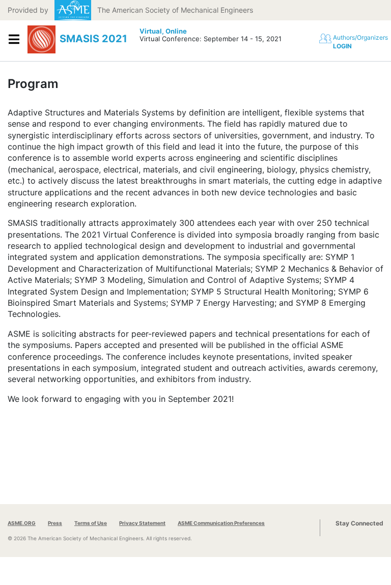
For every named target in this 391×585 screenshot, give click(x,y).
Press (55, 523)
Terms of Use (90, 523)
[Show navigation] (14, 39)
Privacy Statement (142, 523)
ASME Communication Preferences (221, 523)
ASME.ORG (22, 523)
